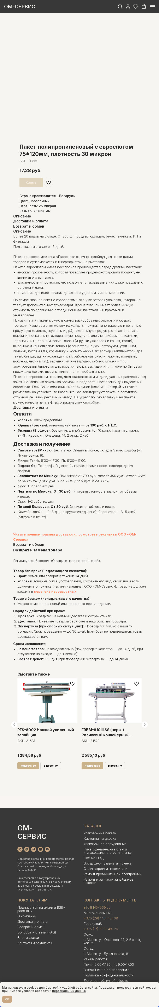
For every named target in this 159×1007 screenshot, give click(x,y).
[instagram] (40, 849)
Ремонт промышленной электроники (112, 874)
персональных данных (69, 991)
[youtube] (47, 849)
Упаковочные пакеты (100, 833)
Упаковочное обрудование (105, 844)
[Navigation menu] (152, 6)
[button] (120, 6)
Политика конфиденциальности (109, 975)
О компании (26, 916)
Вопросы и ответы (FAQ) (36, 932)
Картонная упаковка (100, 838)
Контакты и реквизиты (34, 943)
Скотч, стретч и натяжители (105, 869)
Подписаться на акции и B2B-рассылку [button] (41, 909)
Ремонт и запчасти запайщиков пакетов (108, 881)
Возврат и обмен (31, 927)
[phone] (20, 849)
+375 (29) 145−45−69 (101, 918)
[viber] (26, 849)
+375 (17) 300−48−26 (101, 929)
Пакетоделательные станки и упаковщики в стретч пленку (108, 851)
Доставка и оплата (32, 921)
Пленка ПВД (94, 858)
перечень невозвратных (55, 591)
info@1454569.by (97, 907)
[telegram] (33, 849)
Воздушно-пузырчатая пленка (107, 863)
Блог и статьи (28, 938)
